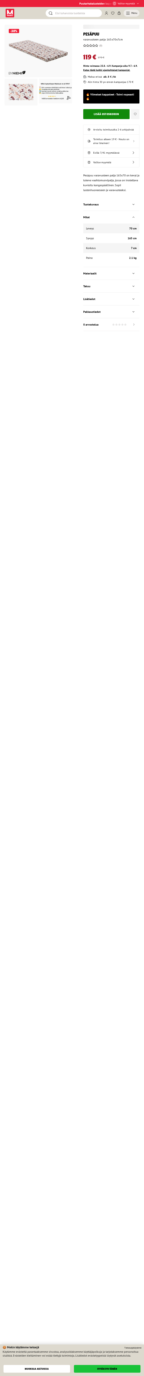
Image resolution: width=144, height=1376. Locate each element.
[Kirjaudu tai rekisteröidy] (106, 13)
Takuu (86, 286)
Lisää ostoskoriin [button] (106, 114)
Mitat (86, 217)
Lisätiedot (89, 299)
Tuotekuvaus (91, 204)
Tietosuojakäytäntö (132, 1347)
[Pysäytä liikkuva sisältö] (10, 3)
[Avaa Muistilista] (113, 13)
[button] (135, 114)
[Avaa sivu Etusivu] (10, 13)
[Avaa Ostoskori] (119, 13)
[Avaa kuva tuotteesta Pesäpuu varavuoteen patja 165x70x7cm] (38, 51)
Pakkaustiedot (92, 311)
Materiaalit (90, 273)
